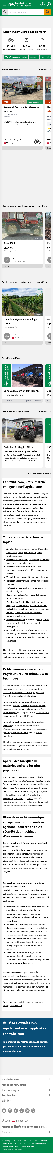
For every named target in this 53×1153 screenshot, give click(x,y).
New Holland (30, 552)
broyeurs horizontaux (36, 587)
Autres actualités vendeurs (38, 473)
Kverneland (8, 798)
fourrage (13, 695)
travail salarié (42, 712)
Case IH (37, 787)
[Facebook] (16, 1110)
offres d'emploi (10, 712)
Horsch (30, 798)
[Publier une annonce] (42, 4)
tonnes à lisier (22, 605)
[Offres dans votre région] (5, 12)
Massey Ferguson (34, 791)
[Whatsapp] (27, 1110)
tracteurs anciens (14, 555)
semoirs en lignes (14, 591)
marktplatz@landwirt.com (12, 1149)
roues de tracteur (37, 594)
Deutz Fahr (16, 794)
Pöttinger (38, 794)
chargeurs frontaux (28, 630)
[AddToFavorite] (39, 79)
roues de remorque (14, 598)
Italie (31, 857)
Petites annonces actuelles (16, 282)
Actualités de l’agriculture (15, 411)
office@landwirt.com (12, 1005)
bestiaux (16, 705)
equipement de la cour (15, 728)
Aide (7, 1120)
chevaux (25, 705)
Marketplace (46, 57)
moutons (34, 705)
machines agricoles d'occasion (17, 500)
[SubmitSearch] (47, 12)
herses (24, 577)
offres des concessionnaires (16, 57)
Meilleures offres (11, 69)
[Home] (20, 4)
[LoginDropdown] (48, 4)
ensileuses (20, 615)
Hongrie (38, 857)
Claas (39, 552)
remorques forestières (25, 570)
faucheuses (34, 559)
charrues (44, 577)
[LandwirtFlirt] (33, 1110)
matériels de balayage (23, 623)
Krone (30, 794)
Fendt (20, 552)
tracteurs (7, 692)
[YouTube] (4, 1110)
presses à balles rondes (23, 562)
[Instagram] (10, 1110)
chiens (42, 705)
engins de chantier (32, 688)
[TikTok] (21, 1110)
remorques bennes (27, 580)
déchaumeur (33, 577)
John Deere (11, 552)
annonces (34, 57)
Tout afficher (42, 69)
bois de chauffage (28, 695)
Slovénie (7, 860)
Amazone (18, 798)
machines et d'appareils (14, 780)
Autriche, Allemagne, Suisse (15, 857)
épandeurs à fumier (38, 605)
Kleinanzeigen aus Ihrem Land (18, 205)
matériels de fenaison (22, 692)
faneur (9, 562)
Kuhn (24, 794)
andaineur (44, 559)
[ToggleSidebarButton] (4, 4)
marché (6, 514)
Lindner (29, 787)
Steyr (5, 787)
